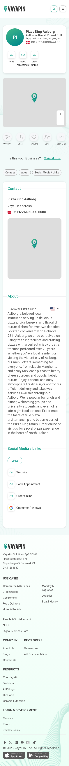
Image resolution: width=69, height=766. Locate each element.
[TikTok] (34, 742)
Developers (31, 648)
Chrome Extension (14, 700)
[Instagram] (28, 742)
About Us (8, 648)
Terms (6, 724)
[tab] (15, 460)
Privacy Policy (11, 730)
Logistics (47, 595)
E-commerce (10, 591)
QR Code (8, 695)
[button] (34, 98)
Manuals (8, 718)
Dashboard (9, 683)
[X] (11, 742)
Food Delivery (11, 603)
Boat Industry (50, 601)
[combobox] (55, 308)
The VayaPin (10, 677)
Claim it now (52, 158)
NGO (6, 625)
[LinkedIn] (16, 742)
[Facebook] (5, 742)
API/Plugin (9, 689)
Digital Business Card (15, 631)
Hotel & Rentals (12, 609)
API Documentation (35, 654)
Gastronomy (10, 597)
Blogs (6, 654)
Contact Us (9, 660)
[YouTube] (22, 742)
